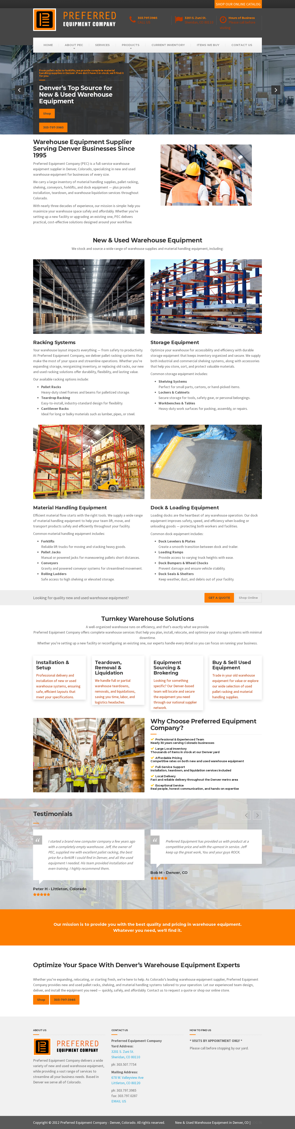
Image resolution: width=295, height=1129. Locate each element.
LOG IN (256, 1122)
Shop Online (248, 598)
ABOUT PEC (74, 45)
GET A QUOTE (219, 598)
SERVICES (102, 45)
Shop (47, 113)
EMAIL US (118, 1101)
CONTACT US (241, 45)
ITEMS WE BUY (208, 45)
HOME (48, 45)
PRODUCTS (130, 45)
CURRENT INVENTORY (168, 45)
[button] (19, 89)
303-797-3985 (53, 127)
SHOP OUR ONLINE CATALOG (238, 4)
